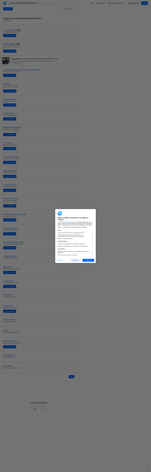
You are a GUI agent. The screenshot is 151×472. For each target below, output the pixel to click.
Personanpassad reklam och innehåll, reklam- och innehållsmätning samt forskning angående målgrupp (71, 235)
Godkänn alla (88, 260)
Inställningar (75, 260)
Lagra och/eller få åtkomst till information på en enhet (71, 232)
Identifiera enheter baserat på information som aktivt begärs (73, 246)
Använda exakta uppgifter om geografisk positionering (71, 244)
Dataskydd (60, 260)
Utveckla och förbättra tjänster (65, 238)
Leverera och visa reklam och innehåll (67, 255)
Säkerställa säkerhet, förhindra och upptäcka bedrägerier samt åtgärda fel (73, 252)
